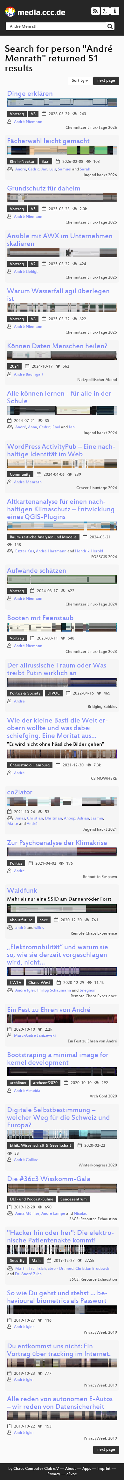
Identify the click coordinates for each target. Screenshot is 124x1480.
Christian (35, 818)
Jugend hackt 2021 (100, 829)
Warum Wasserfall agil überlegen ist (58, 295)
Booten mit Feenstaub (40, 619)
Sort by (79, 81)
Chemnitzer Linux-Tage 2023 (91, 652)
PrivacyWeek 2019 (100, 1333)
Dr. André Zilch (28, 1274)
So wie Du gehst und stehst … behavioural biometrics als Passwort (57, 1297)
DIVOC (53, 693)
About (70, 1469)
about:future (21, 920)
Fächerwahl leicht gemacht (48, 142)
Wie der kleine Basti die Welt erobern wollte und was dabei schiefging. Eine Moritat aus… (57, 728)
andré (20, 928)
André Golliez (26, 1160)
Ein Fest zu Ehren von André (49, 1010)
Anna (32, 427)
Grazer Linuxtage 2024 (96, 488)
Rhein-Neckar (22, 162)
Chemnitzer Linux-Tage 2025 (91, 222)
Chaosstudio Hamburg (30, 765)
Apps (86, 1469)
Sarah (85, 169)
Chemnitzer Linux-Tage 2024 (91, 604)
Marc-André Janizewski (35, 1036)
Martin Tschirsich (30, 1269)
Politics (16, 863)
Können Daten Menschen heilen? (57, 347)
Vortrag (17, 114)
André (20, 169)
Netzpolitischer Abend (97, 380)
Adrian (83, 818)
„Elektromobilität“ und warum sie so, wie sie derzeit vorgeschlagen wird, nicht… (57, 955)
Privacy (53, 1474)
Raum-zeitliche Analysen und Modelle (43, 537)
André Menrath (28, 482)
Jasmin (97, 818)
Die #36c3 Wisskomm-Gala (48, 1180)
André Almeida (27, 1091)
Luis (52, 169)
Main (36, 1261)
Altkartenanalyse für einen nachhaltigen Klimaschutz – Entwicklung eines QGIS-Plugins (61, 510)
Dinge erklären (30, 94)
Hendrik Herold (89, 551)
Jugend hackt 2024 (100, 433)
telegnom (88, 990)
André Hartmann (51, 551)
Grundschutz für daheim (43, 189)
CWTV (15, 983)
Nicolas (80, 1214)
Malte (12, 824)
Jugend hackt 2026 (100, 175)
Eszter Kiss (24, 551)
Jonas (20, 818)
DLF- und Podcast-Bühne (31, 1199)
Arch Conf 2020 (103, 1096)
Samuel (64, 169)
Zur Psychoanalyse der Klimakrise (57, 843)
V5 (33, 209)
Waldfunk (22, 891)
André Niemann (28, 122)
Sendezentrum (73, 1199)
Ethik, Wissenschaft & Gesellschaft (40, 1146)
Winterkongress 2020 (98, 1165)
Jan (44, 169)
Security (17, 1261)
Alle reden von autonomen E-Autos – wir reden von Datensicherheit (60, 1403)
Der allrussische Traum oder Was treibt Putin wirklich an (56, 670)
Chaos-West (39, 983)
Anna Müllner (27, 1214)
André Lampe (53, 1214)
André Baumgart (29, 374)
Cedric (33, 169)
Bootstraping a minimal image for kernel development (57, 1059)
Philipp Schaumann (54, 990)
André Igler (25, 990)
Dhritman (53, 818)
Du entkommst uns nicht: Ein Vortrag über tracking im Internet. (59, 1351)
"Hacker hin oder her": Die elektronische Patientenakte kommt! (60, 1237)
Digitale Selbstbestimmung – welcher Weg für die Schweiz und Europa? (58, 1118)
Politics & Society (25, 693)
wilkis (39, 928)
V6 (33, 114)
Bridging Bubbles (102, 707)
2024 (14, 366)
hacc (43, 920)
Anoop (69, 818)
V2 (33, 264)
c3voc (71, 1474)
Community (20, 475)
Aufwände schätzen (36, 571)
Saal (45, 162)
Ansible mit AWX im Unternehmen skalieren (60, 240)
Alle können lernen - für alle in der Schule (59, 398)
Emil (56, 427)
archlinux (18, 1083)
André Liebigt (26, 272)
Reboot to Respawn (100, 877)
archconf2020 (45, 1083)
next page (106, 81)
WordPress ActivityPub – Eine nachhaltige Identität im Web (61, 451)
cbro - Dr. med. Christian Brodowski (79, 1269)
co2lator (19, 793)
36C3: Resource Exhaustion (93, 1219)
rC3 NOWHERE (103, 779)
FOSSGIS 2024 (104, 557)
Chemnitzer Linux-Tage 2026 (91, 128)
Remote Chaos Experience (94, 933)
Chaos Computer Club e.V (36, 1469)
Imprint (104, 1469)
